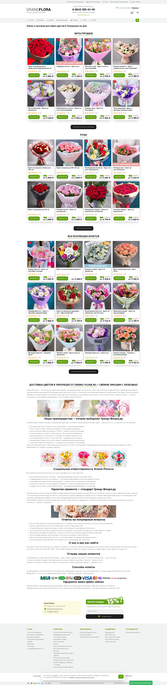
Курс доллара (58, 642)
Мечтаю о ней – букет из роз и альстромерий (96, 67)
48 (95, 113)
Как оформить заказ (112, 637)
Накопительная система (62, 646)
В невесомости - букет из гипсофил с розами (38, 270)
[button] (141, 683)
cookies (55, 675)
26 (124, 71)
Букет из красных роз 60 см (38, 209)
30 (39, 113)
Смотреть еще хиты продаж (83, 127)
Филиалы (30, 644)
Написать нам (110, 635)
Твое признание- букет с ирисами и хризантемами (122, 109)
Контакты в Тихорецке (75, 2)
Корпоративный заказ (88, 632)
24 (124, 113)
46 (67, 71)
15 (124, 274)
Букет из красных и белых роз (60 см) (39, 169)
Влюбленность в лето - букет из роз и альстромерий (69, 109)
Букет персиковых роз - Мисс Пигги (124, 270)
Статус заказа (135, 2)
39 (67, 172)
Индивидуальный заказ (61, 635)
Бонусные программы (61, 658)
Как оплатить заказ (112, 639)
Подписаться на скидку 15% (63, 660)
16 (124, 316)
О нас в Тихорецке (34, 632)
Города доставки (59, 639)
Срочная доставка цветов (63, 667)
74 (38, 71)
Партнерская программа (89, 637)
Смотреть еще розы (83, 228)
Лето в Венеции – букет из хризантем (38, 109)
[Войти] (137, 12)
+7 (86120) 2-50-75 (52, 611)
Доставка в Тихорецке (119, 2)
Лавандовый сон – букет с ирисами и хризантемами (38, 312)
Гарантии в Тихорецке (35, 639)
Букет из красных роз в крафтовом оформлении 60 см (39, 67)
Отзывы (29, 642)
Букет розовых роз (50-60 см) (68, 168)
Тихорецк (135, 8)
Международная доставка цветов (63, 654)
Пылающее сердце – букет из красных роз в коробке (96, 210)
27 (95, 71)
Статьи (93, 20)
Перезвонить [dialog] (109, 632)
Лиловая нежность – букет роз (97, 353)
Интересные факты (133, 632)
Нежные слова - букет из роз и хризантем (68, 354)
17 (67, 113)
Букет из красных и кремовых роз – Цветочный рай (68, 312)
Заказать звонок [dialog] (84, 15)
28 (67, 274)
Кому (84, 20)
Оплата (105, 2)
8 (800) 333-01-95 (83, 9)
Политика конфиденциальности (35, 647)
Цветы (51, 20)
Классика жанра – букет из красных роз (123, 210)
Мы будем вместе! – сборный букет (39, 354)
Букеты (41, 20)
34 (39, 172)
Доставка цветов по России (61, 650)
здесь (118, 606)
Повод (75, 20)
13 (95, 172)
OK (121, 676)
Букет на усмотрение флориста (69, 269)
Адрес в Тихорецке (93, 2)
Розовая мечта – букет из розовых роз (66, 210)
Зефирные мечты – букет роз (68, 66)
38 (67, 316)
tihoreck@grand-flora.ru (55, 609)
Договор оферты (33, 637)
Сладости (36, 676)
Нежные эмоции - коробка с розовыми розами (124, 354)
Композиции (63, 20)
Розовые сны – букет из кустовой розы (122, 169)
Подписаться (106, 616)
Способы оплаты (59, 637)
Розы (32, 20)
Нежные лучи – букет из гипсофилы (94, 109)
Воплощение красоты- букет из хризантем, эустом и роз (97, 312)
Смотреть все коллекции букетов (83, 371)
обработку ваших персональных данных (82, 677)
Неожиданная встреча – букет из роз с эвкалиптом (97, 169)
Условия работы (86, 635)
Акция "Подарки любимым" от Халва (63, 664)
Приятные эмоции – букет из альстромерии (124, 312)
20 (39, 274)
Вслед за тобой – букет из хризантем (95, 270)
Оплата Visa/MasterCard (62, 632)
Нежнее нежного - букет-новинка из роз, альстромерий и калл (125, 68)
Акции (55, 644)
